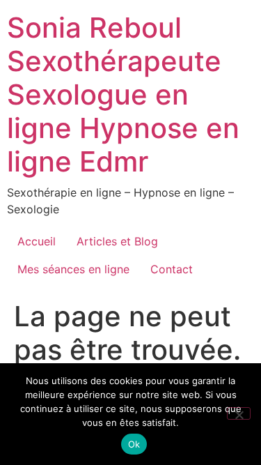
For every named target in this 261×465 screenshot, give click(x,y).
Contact (171, 269)
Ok (134, 444)
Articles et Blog (117, 241)
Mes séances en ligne (73, 269)
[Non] (239, 413)
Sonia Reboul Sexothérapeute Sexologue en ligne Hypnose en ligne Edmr (123, 94)
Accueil (36, 241)
